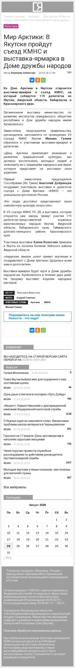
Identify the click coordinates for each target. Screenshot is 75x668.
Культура (11, 26)
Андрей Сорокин (26, 297)
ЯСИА (7, 388)
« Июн (8, 557)
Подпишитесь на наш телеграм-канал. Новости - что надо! (37, 316)
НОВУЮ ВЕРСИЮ (34, 359)
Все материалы (15, 487)
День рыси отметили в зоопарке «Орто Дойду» (35, 394)
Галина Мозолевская (16, 373)
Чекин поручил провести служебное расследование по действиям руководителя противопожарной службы (33, 454)
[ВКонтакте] (32, 80)
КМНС (47, 302)
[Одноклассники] (37, 80)
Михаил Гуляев (13, 307)
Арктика (35, 302)
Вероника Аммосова (23, 72)
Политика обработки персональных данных (32, 630)
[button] (67, 7)
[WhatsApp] (43, 80)
